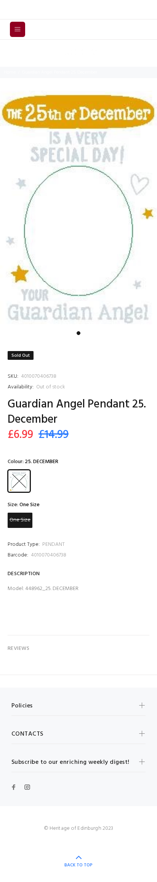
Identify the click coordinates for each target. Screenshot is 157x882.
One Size (20, 520)
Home (10, 72)
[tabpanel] (78, 209)
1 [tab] (78, 333)
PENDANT (53, 544)
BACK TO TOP (78, 865)
